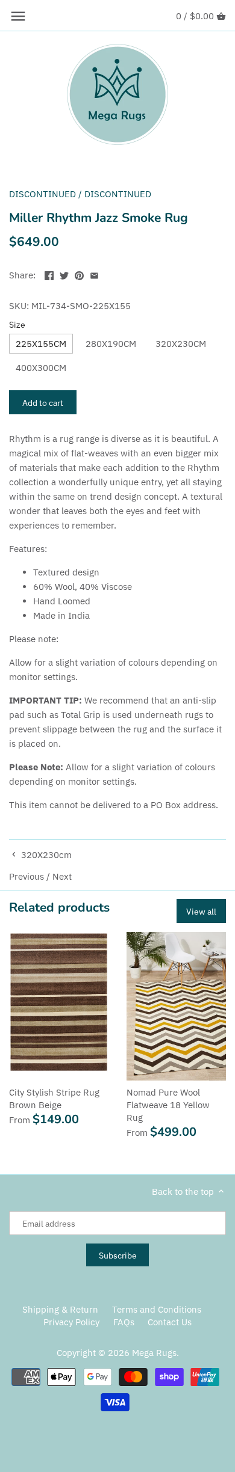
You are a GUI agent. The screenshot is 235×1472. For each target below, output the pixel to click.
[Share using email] (94, 274)
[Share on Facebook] (49, 274)
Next (62, 876)
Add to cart (42, 402)
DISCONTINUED (42, 194)
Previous (26, 876)
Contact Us (170, 1322)
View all (201, 911)
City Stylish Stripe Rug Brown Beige (54, 1099)
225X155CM (41, 343)
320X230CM (180, 343)
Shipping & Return (60, 1309)
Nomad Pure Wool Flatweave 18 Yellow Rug (168, 1105)
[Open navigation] (18, 16)
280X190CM (111, 343)
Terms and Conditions (156, 1309)
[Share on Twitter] (64, 274)
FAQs (123, 1322)
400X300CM (41, 367)
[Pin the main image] (79, 274)
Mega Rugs (154, 1352)
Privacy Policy (71, 1322)
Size (17, 325)
